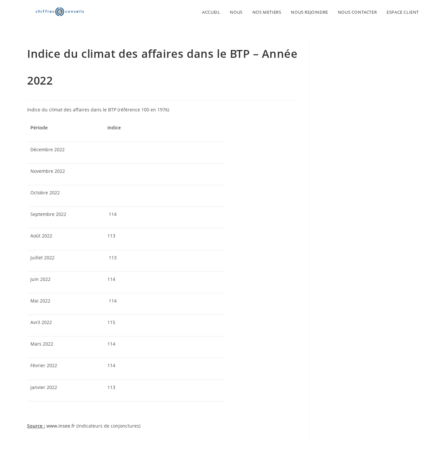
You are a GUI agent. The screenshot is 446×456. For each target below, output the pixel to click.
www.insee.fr (60, 426)
